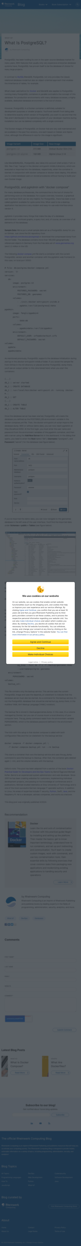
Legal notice (33, 662)
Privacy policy (47, 662)
